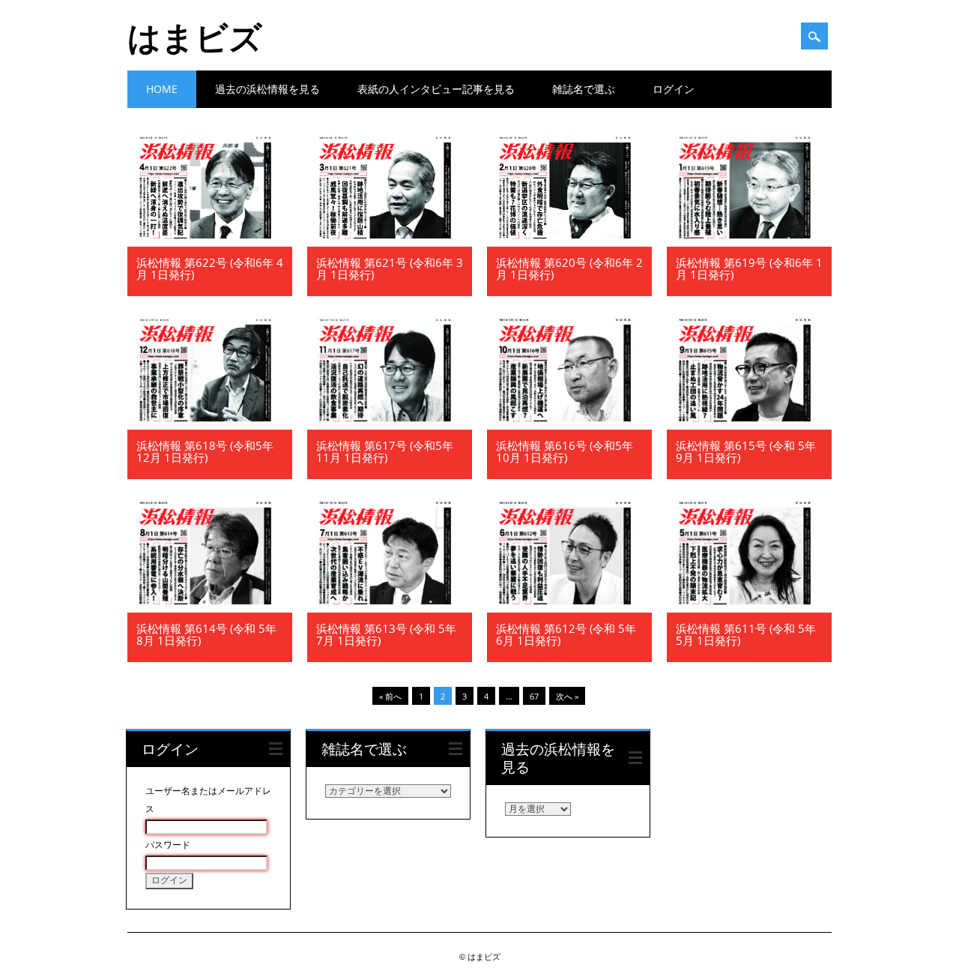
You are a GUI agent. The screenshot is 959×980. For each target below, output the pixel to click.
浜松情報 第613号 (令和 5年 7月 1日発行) (386, 634)
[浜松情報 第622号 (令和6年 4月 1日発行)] (209, 243)
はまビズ (194, 36)
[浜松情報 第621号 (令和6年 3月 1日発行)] (389, 243)
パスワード (167, 845)
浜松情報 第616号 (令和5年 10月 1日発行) (564, 451)
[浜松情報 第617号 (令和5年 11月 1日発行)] (389, 426)
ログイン (674, 89)
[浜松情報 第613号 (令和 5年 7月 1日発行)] (389, 609)
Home (162, 89)
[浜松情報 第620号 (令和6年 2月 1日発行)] (569, 243)
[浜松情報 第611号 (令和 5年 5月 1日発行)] (749, 609)
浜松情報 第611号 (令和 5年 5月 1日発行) (746, 634)
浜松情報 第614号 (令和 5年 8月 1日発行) (206, 634)
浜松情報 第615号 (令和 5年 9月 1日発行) (746, 451)
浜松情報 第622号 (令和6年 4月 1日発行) (209, 268)
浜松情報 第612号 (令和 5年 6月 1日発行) (566, 634)
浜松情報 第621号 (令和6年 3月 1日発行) (389, 268)
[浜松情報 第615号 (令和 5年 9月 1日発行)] (749, 426)
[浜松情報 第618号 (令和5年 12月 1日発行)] (209, 426)
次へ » (567, 696)
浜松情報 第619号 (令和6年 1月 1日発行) (749, 268)
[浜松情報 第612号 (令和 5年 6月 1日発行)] (569, 609)
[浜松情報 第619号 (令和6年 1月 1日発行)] (749, 243)
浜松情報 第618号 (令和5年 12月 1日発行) (204, 451)
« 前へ (390, 696)
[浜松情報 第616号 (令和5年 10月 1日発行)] (569, 426)
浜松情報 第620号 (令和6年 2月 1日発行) (569, 268)
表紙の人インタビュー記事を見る (436, 89)
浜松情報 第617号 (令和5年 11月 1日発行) (384, 451)
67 (534, 696)
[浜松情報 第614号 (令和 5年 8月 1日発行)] (209, 609)
